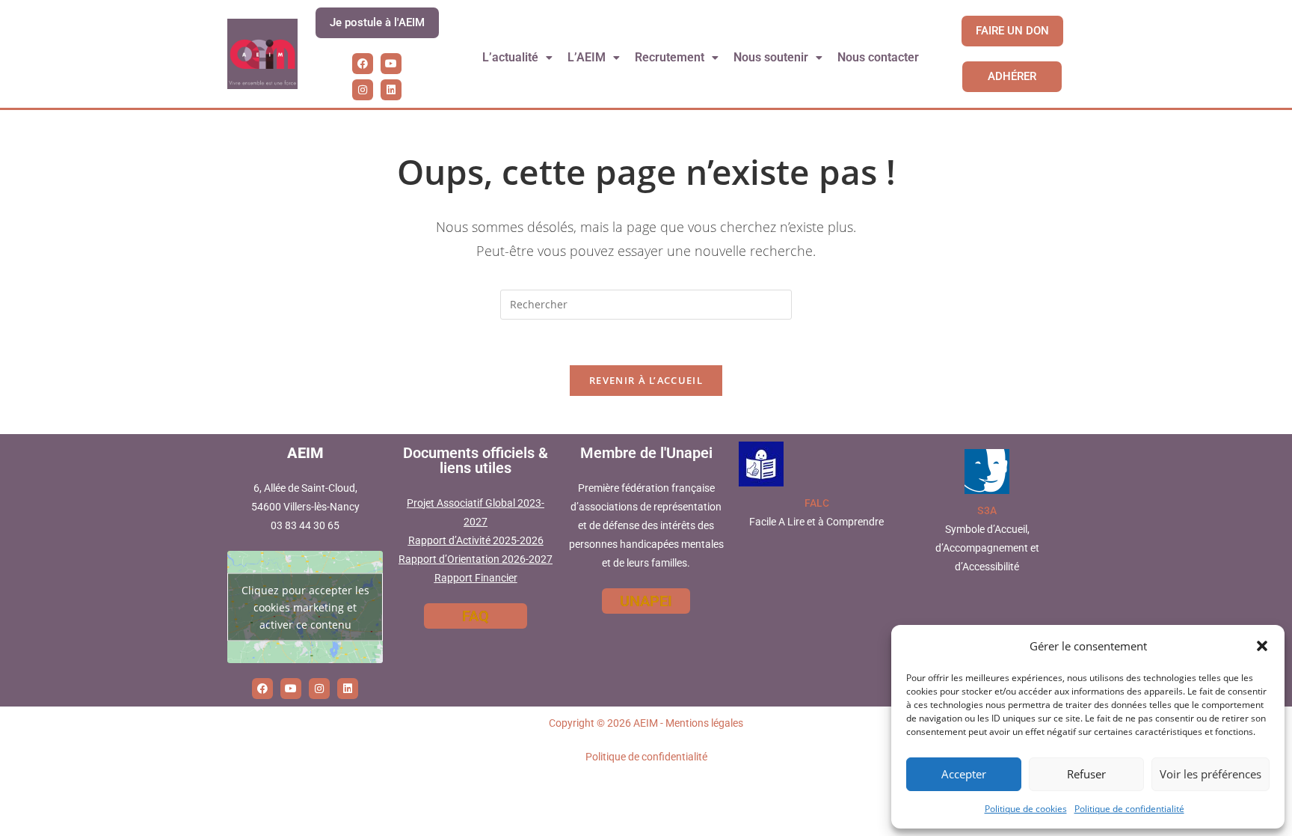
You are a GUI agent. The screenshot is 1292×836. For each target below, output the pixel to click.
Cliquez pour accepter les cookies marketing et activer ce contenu (305, 606)
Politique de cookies (1026, 808)
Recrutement (669, 57)
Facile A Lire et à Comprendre (816, 522)
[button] (1262, 645)
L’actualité (510, 57)
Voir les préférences (1210, 773)
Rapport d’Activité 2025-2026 (476, 540)
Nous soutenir (770, 57)
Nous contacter (878, 57)
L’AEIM (586, 57)
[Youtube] (391, 63)
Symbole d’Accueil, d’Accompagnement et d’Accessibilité (987, 548)
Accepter (963, 773)
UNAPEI (646, 601)
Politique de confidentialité (1129, 808)
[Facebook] (362, 63)
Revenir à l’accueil (646, 380)
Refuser (1086, 773)
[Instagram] (362, 89)
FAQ (475, 616)
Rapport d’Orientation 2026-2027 (476, 559)
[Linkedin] (391, 89)
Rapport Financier (475, 578)
